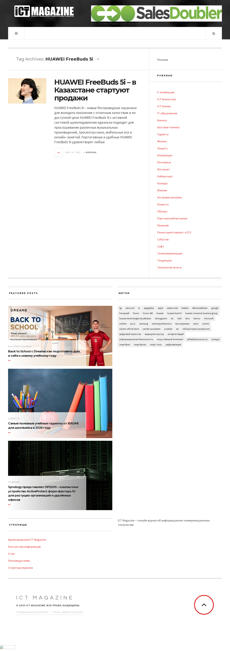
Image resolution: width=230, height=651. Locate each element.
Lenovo (197, 318)
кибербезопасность (197, 339)
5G (120, 308)
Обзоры (162, 211)
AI (139, 308)
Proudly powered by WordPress (32, 612)
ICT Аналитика (166, 99)
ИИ (177, 328)
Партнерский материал (172, 218)
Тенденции (164, 260)
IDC (172, 318)
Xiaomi (205, 323)
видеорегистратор (154, 334)
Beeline (185, 308)
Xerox (196, 323)
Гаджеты (163, 134)
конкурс (215, 339)
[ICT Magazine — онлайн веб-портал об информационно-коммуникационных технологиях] (44, 11)
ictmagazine (161, 318)
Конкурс (162, 183)
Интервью (164, 162)
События (163, 239)
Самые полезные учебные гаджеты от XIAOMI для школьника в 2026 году (43, 425)
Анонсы (91, 152)
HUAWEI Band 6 (174, 313)
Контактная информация (24, 546)
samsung (143, 323)
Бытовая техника (168, 127)
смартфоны (140, 344)
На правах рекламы (169, 197)
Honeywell (124, 313)
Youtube (168, 328)
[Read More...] (58, 152)
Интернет (163, 169)
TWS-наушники (182, 323)
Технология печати (169, 267)
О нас (11, 553)
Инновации (164, 155)
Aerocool (129, 308)
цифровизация (173, 344)
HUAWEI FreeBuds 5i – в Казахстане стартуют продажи (95, 90)
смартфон (124, 344)
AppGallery (149, 308)
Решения (163, 225)
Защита (162, 148)
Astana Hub (172, 308)
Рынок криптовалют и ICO (174, 232)
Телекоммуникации (169, 253)
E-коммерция (165, 92)
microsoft (209, 318)
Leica (187, 318)
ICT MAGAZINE (45, 598)
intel (179, 318)
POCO (132, 323)
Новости (163, 204)
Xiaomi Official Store (129, 328)
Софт (160, 246)
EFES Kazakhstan (200, 308)
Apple (160, 308)
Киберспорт (165, 176)
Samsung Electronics (162, 323)
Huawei (160, 313)
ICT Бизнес (164, 106)
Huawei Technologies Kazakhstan (135, 318)
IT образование (167, 113)
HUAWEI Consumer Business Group (201, 313)
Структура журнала (20, 567)
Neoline (122, 323)
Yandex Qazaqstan (151, 328)
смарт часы (156, 344)
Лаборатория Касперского (196, 328)
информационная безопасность (136, 339)
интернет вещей (176, 334)
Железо (162, 141)
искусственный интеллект (170, 339)
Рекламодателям (19, 560)
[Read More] (10, 360)
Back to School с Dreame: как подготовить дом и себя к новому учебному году (44, 353)
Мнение (162, 190)
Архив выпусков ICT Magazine (27, 539)
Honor (136, 313)
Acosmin (79, 612)
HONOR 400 (148, 313)
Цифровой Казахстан (130, 334)
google (214, 308)
